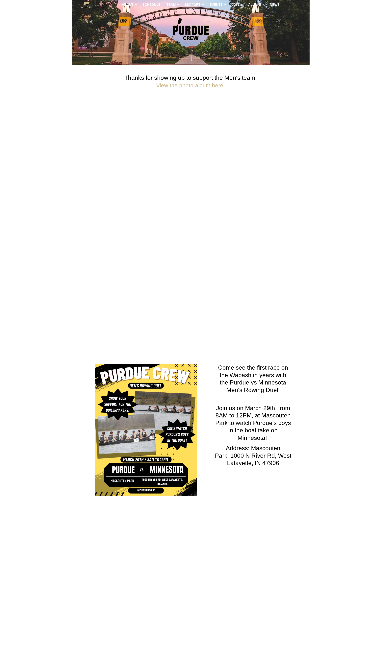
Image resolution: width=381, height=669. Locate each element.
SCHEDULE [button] (151, 4)
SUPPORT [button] (192, 4)
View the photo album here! (190, 85)
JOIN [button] (235, 4)
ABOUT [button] (127, 4)
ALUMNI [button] (254, 4)
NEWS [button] (275, 4)
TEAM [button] (171, 4)
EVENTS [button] (216, 4)
